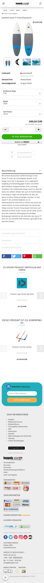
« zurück (11, 10)
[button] (5, 129)
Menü (3, 3)
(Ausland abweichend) (26, 76)
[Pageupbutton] (37, 579)
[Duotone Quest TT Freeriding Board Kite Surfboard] (22, 39)
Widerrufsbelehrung (15, 453)
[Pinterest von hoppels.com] (16, 537)
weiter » (18, 10)
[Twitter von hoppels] (11, 537)
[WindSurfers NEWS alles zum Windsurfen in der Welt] (30, 537)
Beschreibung (8, 170)
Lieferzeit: (6, 73)
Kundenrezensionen (11, 247)
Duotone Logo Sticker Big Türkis (22, 294)
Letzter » (25, 10)
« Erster (5, 10)
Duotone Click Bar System (22, 347)
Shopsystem (13, 576)
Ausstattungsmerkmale (13, 233)
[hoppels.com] (22, 3)
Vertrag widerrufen (16, 448)
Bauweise (6, 240)
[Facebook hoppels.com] (6, 537)
